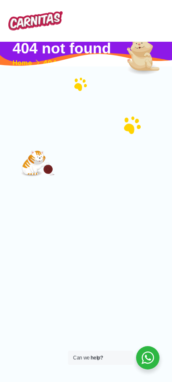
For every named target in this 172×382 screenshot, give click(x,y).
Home (22, 62)
